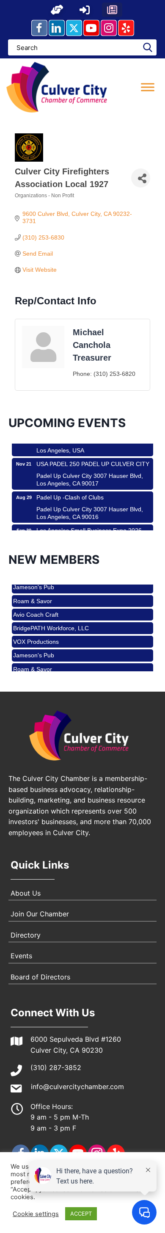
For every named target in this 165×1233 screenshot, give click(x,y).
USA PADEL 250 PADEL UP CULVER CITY (92, 459)
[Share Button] (140, 178)
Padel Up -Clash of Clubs (70, 492)
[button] (57, 10)
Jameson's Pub (33, 650)
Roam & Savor (32, 596)
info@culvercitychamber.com (77, 1086)
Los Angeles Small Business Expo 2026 (89, 525)
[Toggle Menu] (147, 87)
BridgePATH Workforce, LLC (51, 623)
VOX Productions (36, 636)
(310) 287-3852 (55, 1067)
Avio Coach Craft (35, 609)
